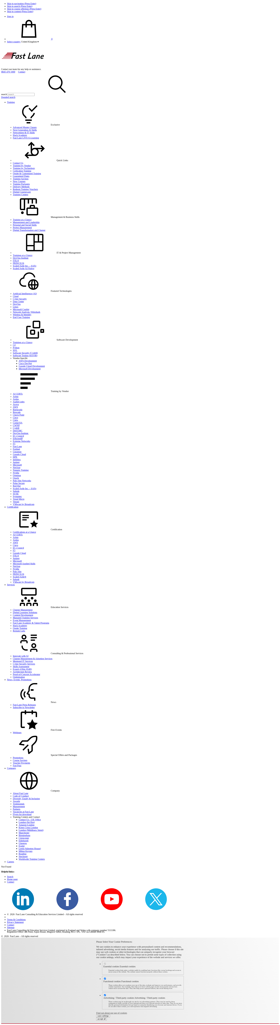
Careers (10, 861)
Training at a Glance (22, 219)
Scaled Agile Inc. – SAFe (24, 266)
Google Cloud (19, 454)
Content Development (23, 615)
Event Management (22, 620)
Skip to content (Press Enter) (20, 11)
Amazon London (26, 825)
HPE (15, 457)
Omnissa (17, 475)
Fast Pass (17, 765)
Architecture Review (22, 672)
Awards (16, 801)
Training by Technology (24, 168)
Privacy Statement (15, 922)
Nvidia (16, 473)
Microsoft (17, 465)
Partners (16, 809)
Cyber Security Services (24, 664)
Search (10, 876)
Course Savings (20, 760)
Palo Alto (17, 571)
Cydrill (16, 428)
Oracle (16, 478)
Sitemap (10, 927)
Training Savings (20, 179)
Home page (12, 879)
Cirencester (24, 838)
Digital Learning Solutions (25, 612)
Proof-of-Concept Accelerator (26, 674)
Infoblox (17, 459)
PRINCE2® (18, 263)
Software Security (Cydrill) (25, 353)
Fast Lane (17, 446)
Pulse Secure (19, 483)
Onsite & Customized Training (27, 173)
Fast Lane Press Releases (24, 705)
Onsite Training (20, 628)
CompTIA (17, 423)
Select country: (14, 41)
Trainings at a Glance (22, 255)
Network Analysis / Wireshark (26, 312)
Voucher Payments (21, 763)
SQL (15, 350)
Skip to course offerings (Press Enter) (24, 9)
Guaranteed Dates (21, 176)
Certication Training (22, 171)
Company (11, 768)
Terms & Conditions (16, 919)
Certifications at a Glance (24, 532)
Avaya (16, 404)
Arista (15, 396)
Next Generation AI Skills (25, 130)
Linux (15, 307)
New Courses (19, 181)
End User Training (21, 317)
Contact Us (18, 163)
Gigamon (17, 451)
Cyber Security (20, 299)
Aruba (16, 399)
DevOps (17, 304)
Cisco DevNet (25, 363)
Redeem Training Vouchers (25, 189)
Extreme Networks (21, 441)
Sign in (10, 16)
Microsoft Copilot (21, 309)
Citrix (15, 420)
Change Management (23, 610)
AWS (15, 407)
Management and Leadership (26, 222)
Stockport (23, 856)
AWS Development (28, 361)
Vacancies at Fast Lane (23, 812)
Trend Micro (18, 499)
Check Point (18, 415)
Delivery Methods (21, 186)
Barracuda (17, 409)
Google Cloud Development (32, 366)
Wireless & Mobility (22, 314)
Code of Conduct (21, 796)
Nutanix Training (21, 470)
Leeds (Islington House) (30, 848)
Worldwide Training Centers (32, 859)
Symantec (17, 496)
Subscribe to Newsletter (24, 707)
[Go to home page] (23, 66)
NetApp (16, 467)
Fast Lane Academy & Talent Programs (31, 623)
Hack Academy (20, 135)
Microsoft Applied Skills (24, 563)
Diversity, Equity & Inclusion (26, 798)
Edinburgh (23, 840)
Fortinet (16, 449)
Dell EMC (17, 430)
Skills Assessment (21, 666)
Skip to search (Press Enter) (19, 6)
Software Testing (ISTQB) (25, 355)
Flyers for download (22, 814)
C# (14, 345)
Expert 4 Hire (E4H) (22, 669)
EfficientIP (18, 438)
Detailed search (8, 97)
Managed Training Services (25, 617)
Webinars (17, 732)
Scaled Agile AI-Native (23, 268)
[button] (30, 41)
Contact (21, 72)
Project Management (22, 227)
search (4, 94)
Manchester (24, 833)
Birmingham (24, 835)
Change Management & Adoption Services (32, 658)
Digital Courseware (22, 192)
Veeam (16, 501)
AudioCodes (18, 402)
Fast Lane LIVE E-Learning (26, 138)
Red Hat (17, 486)
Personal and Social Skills (25, 225)
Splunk (16, 491)
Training (11, 102)
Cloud (16, 296)
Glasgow (23, 843)
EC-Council (18, 436)
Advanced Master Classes (25, 127)
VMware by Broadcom (23, 504)
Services (11, 584)
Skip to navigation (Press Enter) (21, 3)
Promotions (18, 757)
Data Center (18, 301)
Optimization (19, 677)
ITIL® (16, 260)
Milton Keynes (25, 851)
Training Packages (21, 184)
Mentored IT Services (23, 661)
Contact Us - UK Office (30, 819)
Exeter (22, 846)
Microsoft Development (30, 368)
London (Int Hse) (27, 822)
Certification (12, 507)
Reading (22, 854)
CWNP (16, 425)
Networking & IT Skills (24, 132)
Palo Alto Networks (22, 480)
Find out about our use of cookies (111, 1013)
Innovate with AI (20, 656)
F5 (14, 444)
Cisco (15, 417)
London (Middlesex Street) (31, 830)
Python (16, 347)
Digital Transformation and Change (29, 230)
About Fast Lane (20, 793)
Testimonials (18, 804)
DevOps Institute (20, 258)
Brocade (17, 412)
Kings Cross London (28, 827)
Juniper (16, 462)
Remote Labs (19, 631)
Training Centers (20, 194)
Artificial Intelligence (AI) (25, 293)
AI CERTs (18, 394)
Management (19, 806)
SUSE (16, 494)
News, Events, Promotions (19, 679)
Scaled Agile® (19, 577)
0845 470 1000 (8, 72)
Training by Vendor (22, 165)
